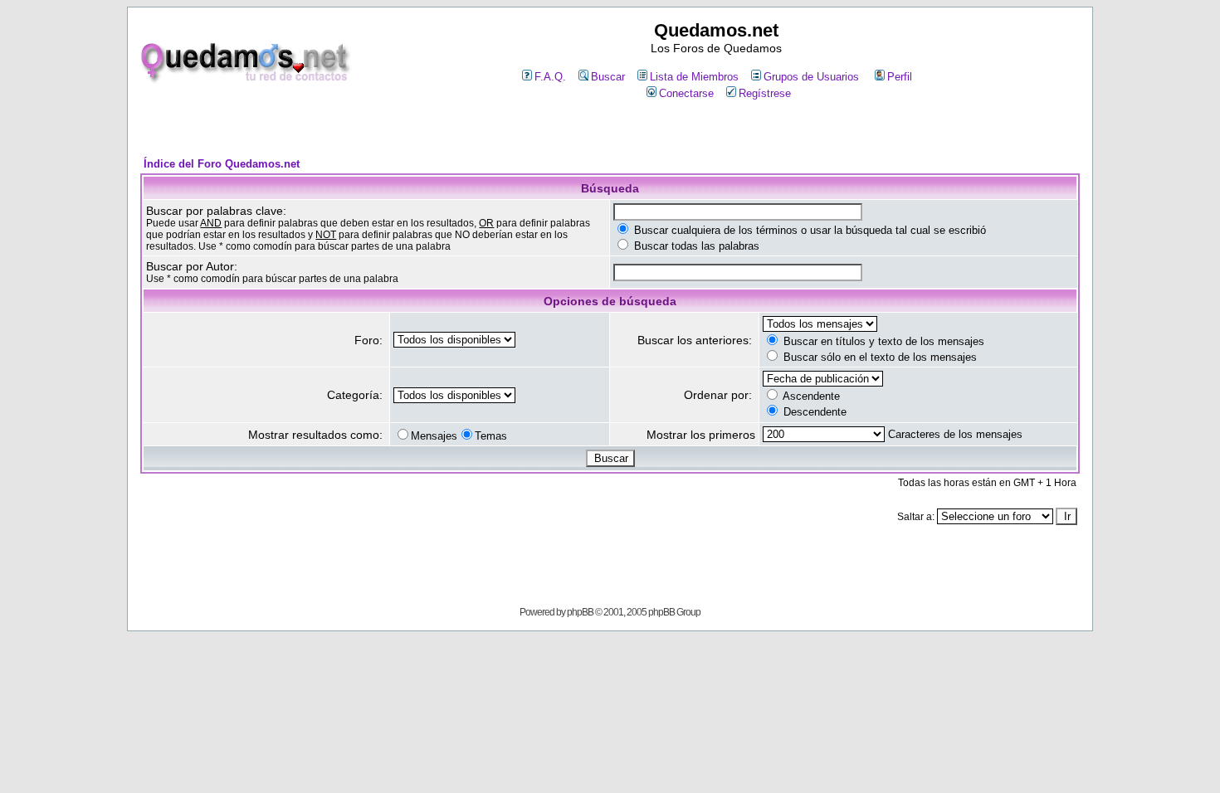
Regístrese (765, 93)
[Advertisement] (610, 130)
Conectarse (686, 93)
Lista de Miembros (694, 77)
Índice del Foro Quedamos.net (222, 164)
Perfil (899, 77)
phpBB (580, 612)
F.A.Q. (550, 77)
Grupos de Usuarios (811, 77)
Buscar (608, 77)
